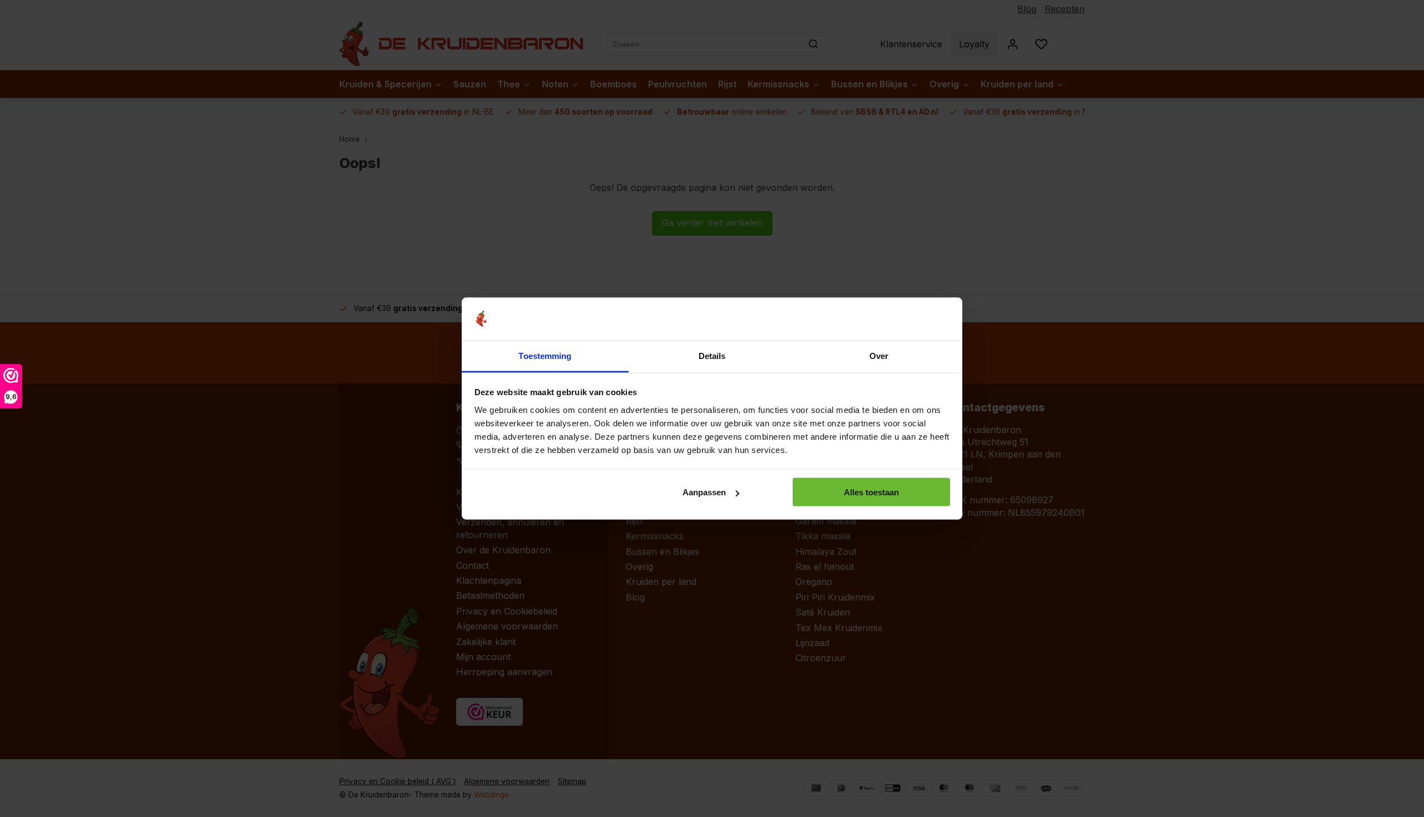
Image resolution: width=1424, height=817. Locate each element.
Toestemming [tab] (544, 355)
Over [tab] (878, 355)
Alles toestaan (871, 492)
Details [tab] (712, 355)
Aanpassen (704, 492)
